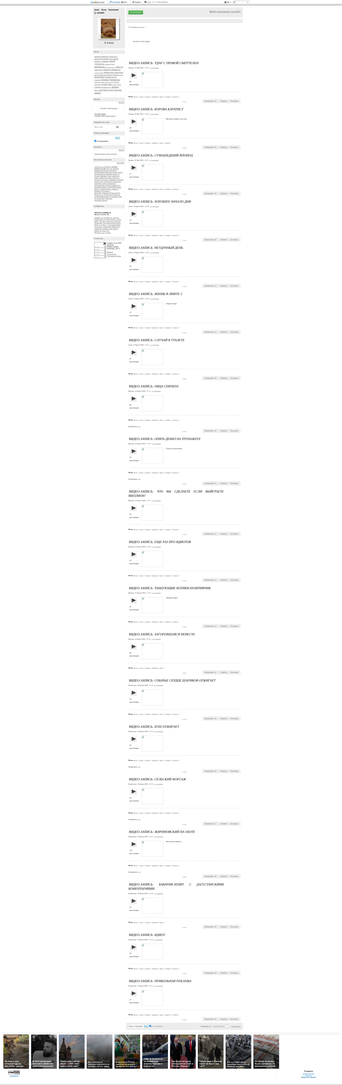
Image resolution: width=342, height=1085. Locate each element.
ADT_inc (109, 169)
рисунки (97, 85)
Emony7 (106, 171)
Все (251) (120, 163)
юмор (97, 93)
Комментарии (113, 10)
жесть (119, 67)
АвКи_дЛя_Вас (100, 221)
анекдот (105, 56)
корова (167, 143)
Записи (96, 10)
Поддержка (225, 2)
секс (109, 84)
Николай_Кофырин (101, 193)
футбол (114, 154)
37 (210, 1026)
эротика (118, 90)
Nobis (120, 172)
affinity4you (104, 178)
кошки (115, 75)
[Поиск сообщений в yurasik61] (117, 138)
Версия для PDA (308, 1073)
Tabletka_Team (105, 176)
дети (112, 64)
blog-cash (112, 178)
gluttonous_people (101, 229)
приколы (115, 79)
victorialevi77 (116, 185)
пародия (97, 80)
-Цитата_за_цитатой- (102, 167)
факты (110, 87)
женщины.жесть (110, 67)
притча (111, 82)
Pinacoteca (116, 223)
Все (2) (121, 150)
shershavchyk (99, 185)
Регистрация (116, 2)
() (215, 101)
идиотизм (118, 72)
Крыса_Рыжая (99, 189)
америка (97, 57)
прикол (105, 79)
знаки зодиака (99, 73)
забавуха (115, 69)
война (111, 59)
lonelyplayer (108, 182)
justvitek (120, 180)
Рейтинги (138, 2)
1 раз (138, 426)
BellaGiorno (98, 171)
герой (112, 61)
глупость (99, 64)
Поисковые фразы (114, 256)
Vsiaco (96, 178)
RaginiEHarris (99, 174)
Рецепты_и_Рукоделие (103, 195)
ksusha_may (99, 182)
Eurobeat (113, 171)
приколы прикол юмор (101, 82)
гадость (97, 61)
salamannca (111, 184)
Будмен (118, 187)
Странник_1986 (116, 197)
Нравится (224, 101)
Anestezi (116, 169)
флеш (115, 87)
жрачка (106, 70)
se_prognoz (114, 218)
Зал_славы (103, 227)
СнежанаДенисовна (102, 197)
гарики (105, 61)
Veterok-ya (116, 176)
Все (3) (121, 102)
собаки (114, 84)
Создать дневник (135, 12)
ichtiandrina (113, 180)
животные (98, 70)
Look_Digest (113, 229)
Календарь (237, 1026)
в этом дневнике (102, 141)
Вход (125, 2)
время (115, 59)
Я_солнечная (99, 199)
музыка (108, 77)
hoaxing (105, 180)
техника (104, 87)
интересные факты (105, 75)
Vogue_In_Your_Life (101, 231)
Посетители (111, 254)
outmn (104, 184)
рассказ (116, 82)
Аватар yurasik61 (108, 29)
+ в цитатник (154, 68)
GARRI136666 (99, 172)
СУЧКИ (106, 220)
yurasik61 (95, 13)
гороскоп (107, 64)
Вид (229, 3)
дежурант (108, 199)
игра (106, 72)
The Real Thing (100, 114)
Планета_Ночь (115, 220)
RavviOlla (108, 174)
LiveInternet (98, 2)
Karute (115, 172)
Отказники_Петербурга (103, 223)
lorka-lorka (117, 182)
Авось (149, 2)
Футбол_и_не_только (102, 233)
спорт (119, 84)
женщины (99, 67)
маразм (120, 75)
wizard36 (97, 187)
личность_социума (113, 221)
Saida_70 (116, 174)
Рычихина (116, 195)
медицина (99, 77)
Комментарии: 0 (110, 116)
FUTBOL (107, 218)
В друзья (110, 43)
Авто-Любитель (114, 227)
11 (217, 1026)
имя (95, 75)
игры (111, 72)
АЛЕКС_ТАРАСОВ (108, 187)
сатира (104, 84)
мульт (114, 77)
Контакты (308, 1075)
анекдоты (113, 57)
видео (106, 59)
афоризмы (98, 59)
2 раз (138, 872)
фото (96, 90)
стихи (97, 87)
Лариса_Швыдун (112, 189)
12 (214, 1026)
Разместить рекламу (308, 1077)
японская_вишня (100, 200)
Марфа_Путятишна (101, 191)
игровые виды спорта (102, 154)
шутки (110, 90)
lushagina (98, 184)
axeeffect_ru (98, 218)
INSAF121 (109, 172)
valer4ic (107, 185)
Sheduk (97, 176)
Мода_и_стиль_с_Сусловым (105, 225)
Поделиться (234, 101)
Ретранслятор (114, 193)
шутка (102, 90)
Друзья (103, 10)
